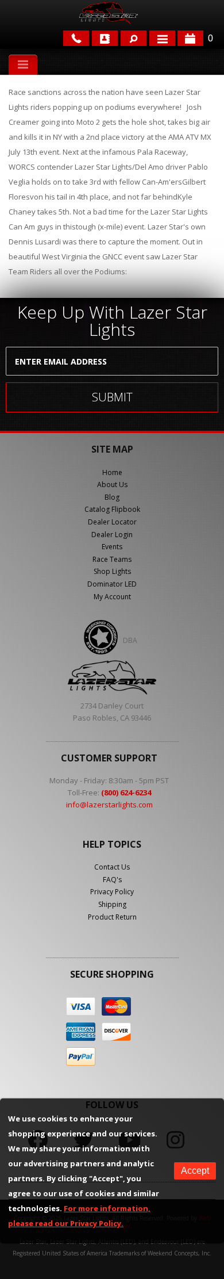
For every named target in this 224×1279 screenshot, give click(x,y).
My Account (112, 597)
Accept (195, 1170)
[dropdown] (162, 38)
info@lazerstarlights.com (109, 804)
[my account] (105, 38)
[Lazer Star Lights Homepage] (108, 13)
